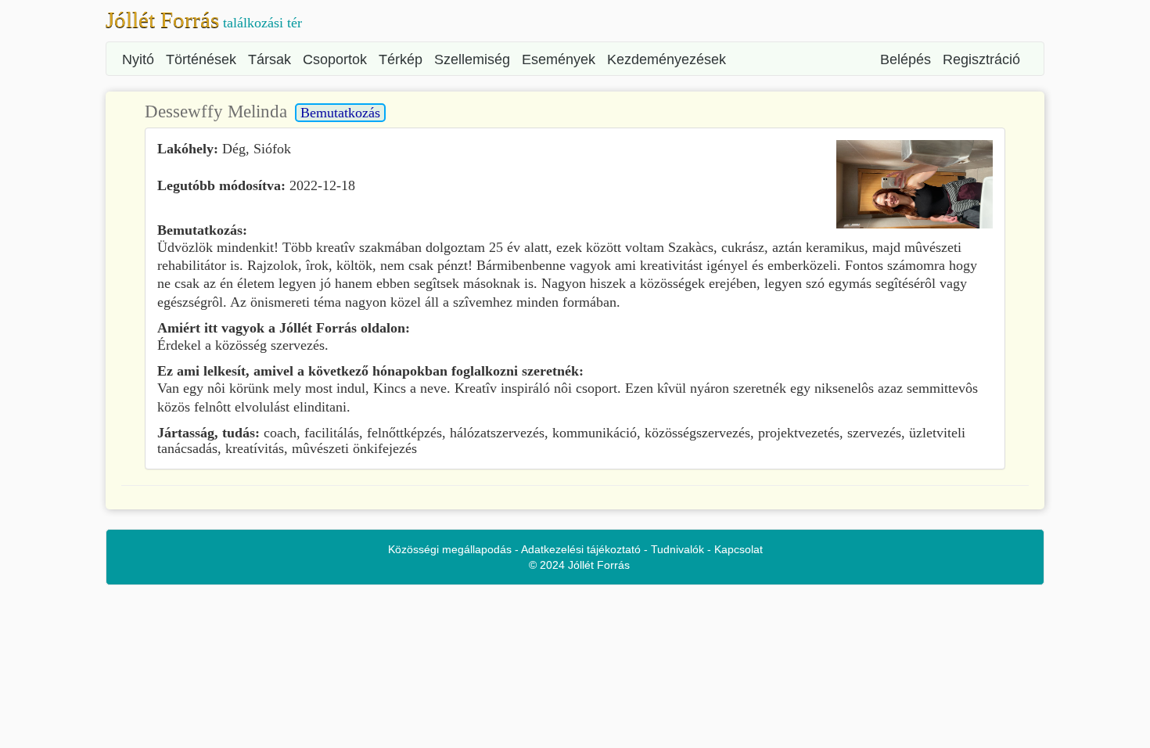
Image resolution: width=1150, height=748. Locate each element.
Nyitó (138, 59)
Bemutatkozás (340, 112)
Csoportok (335, 59)
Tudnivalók (677, 549)
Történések (201, 59)
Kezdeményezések (666, 59)
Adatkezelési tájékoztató (581, 549)
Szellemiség (472, 59)
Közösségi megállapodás (450, 549)
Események (558, 59)
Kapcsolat (738, 549)
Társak (269, 59)
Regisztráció (981, 59)
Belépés (905, 59)
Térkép (400, 59)
